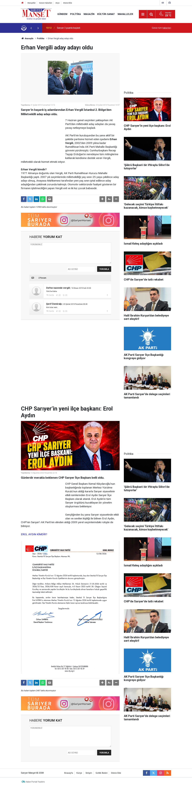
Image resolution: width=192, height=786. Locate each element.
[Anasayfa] (22, 3)
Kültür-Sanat (106, 14)
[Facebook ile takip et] (146, 773)
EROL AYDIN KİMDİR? (34, 534)
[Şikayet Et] (107, 295)
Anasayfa (28, 38)
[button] (102, 199)
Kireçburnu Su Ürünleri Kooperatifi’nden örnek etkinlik (83, 28)
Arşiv (58, 3)
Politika (75, 14)
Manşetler (32, 3)
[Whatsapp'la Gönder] (43, 199)
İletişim (89, 773)
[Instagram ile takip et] (160, 773)
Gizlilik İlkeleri (102, 773)
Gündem (62, 14)
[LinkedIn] (36, 199)
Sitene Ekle (67, 3)
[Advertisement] (10, 75)
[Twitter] (30, 199)
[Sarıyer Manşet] (36, 14)
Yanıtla (51, 295)
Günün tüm (161, 28)
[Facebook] (24, 199)
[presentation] (31, 28)
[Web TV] (162, 2)
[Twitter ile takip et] (153, 773)
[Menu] (142, 14)
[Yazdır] (49, 199)
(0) (59, 295)
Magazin (89, 14)
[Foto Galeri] (169, 2)
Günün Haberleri (45, 3)
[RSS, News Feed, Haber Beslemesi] (167, 773)
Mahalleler (125, 14)
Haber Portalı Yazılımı (35, 782)
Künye (79, 773)
